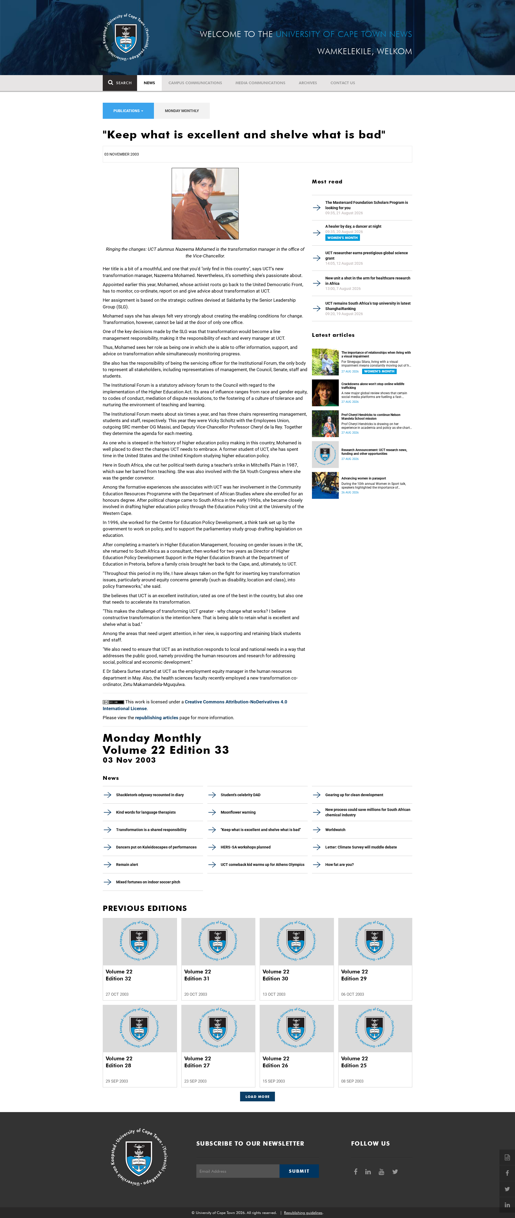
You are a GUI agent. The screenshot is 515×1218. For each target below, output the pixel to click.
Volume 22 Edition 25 (354, 1062)
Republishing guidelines (303, 1212)
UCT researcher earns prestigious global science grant (366, 255)
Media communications (260, 83)
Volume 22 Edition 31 (197, 975)
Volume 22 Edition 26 (276, 1062)
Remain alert (127, 864)
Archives (308, 83)
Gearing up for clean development (354, 795)
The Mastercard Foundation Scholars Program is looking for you (366, 205)
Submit (299, 1171)
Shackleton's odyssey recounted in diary (150, 795)
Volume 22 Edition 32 (119, 975)
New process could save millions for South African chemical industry (367, 812)
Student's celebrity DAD (240, 795)
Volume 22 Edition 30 (276, 975)
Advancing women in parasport (363, 478)
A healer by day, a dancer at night (353, 226)
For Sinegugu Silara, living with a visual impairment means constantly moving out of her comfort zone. (376, 363)
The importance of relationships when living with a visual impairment (376, 354)
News (149, 83)
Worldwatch (335, 830)
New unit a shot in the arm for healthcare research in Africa (367, 281)
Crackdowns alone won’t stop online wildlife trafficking (372, 386)
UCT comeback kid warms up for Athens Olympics (262, 864)
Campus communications (195, 83)
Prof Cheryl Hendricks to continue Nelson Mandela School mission (370, 416)
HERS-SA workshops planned (246, 847)
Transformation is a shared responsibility (151, 830)
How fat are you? (339, 864)
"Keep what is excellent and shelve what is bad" (261, 830)
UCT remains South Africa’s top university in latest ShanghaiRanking (368, 306)
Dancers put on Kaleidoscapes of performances (156, 847)
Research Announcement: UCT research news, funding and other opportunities (374, 452)
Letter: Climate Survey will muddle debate (361, 847)
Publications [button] (127, 111)
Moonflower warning (238, 812)
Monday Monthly (182, 111)
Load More (257, 1096)
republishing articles (156, 717)
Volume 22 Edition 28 (119, 1062)
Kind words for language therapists (146, 812)
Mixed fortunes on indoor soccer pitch (148, 882)
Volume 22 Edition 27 (197, 1062)
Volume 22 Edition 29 (354, 975)
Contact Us (342, 83)
